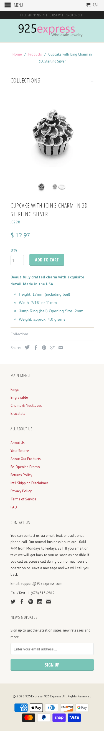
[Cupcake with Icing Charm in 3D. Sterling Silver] (52, 134)
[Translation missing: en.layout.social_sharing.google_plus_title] (51, 347)
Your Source (20, 450)
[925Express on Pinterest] (30, 601)
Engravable (19, 397)
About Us (18, 442)
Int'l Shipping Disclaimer (29, 483)
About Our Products (26, 458)
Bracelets (18, 413)
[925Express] (52, 30)
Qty (14, 250)
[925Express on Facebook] (21, 601)
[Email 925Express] (48, 601)
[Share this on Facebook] (34, 347)
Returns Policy (21, 475)
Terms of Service (23, 499)
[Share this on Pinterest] (42, 347)
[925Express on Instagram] (39, 601)
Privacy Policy (21, 491)
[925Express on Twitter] (13, 601)
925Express (34, 696)
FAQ (14, 507)
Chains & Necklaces (26, 405)
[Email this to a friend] (59, 347)
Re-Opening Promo (25, 467)
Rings (15, 389)
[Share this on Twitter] (26, 347)
